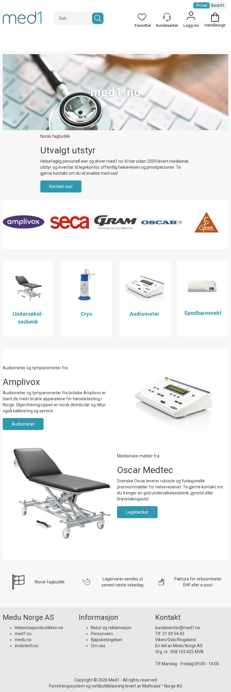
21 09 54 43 (173, 633)
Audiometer (23, 424)
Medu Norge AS (188, 645)
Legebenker (137, 512)
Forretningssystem (67, 686)
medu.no (23, 639)
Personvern (102, 633)
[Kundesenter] (167, 17)
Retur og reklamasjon (111, 627)
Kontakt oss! (60, 186)
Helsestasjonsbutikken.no (39, 627)
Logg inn (191, 17)
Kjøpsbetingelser (106, 639)
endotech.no (26, 645)
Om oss (98, 645)
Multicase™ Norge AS (162, 686)
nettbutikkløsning (107, 686)
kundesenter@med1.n (176, 627)
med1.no (23, 633)
